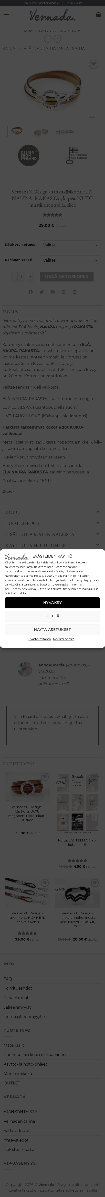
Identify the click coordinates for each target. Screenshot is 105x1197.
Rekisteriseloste (63, 639)
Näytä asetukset (52, 629)
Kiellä (52, 616)
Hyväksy (52, 602)
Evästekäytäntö (40, 639)
